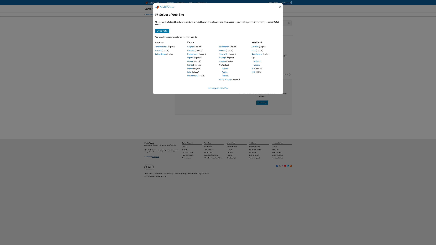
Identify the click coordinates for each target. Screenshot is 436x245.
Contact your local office (218, 88)
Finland (190, 61)
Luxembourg (192, 76)
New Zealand (256, 54)
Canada (158, 50)
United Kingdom (225, 79)
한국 (253, 72)
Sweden (222, 61)
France (190, 65)
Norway (222, 50)
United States (160, 54)
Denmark (191, 50)
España (190, 58)
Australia (255, 47)
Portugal (222, 58)
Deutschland (192, 54)
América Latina (161, 47)
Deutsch (225, 68)
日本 (253, 68)
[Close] (280, 7)
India (253, 50)
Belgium (190, 47)
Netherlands (224, 47)
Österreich (223, 54)
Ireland (190, 68)
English (225, 72)
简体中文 (257, 61)
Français (225, 76)
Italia (189, 72)
